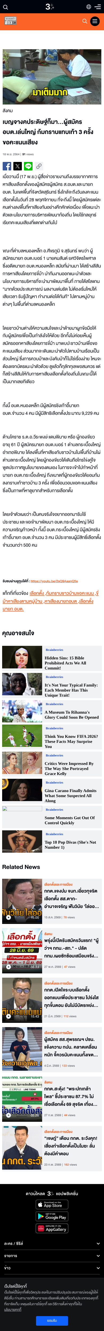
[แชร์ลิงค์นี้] (39, 166)
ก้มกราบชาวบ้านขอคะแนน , (71, 593)
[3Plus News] (15, 21)
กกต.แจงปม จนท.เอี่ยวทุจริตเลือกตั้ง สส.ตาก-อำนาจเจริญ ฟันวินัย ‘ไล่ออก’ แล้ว (71, 899)
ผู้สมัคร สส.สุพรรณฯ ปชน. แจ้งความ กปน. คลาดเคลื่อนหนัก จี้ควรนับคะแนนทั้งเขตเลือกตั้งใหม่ (70, 1047)
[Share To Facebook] (7, 166)
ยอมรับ (52, 1320)
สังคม (48, 934)
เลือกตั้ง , (38, 593)
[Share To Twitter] (17, 166)
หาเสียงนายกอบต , (62, 601)
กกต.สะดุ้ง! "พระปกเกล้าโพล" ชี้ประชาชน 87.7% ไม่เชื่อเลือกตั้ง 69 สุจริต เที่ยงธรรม (69, 1096)
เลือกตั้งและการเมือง (58, 885)
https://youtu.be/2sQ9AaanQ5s (54, 581)
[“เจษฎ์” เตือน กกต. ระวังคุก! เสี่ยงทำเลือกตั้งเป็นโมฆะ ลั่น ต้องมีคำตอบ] (22, 1148)
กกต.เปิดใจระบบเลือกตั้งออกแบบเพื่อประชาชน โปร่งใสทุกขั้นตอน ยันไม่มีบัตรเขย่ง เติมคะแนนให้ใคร (71, 997)
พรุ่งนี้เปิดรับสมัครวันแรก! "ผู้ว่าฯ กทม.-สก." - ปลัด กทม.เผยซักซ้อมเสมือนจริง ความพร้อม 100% (71, 948)
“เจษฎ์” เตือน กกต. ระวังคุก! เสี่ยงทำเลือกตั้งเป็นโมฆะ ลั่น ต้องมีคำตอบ (70, 1146)
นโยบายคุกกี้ (12, 1309)
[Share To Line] (28, 166)
